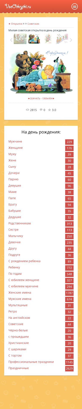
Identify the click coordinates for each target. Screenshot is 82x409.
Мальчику (15, 236)
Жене (12, 160)
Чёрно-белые (18, 330)
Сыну (12, 167)
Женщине (15, 148)
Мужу (12, 154)
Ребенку (14, 267)
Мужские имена (19, 299)
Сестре (13, 229)
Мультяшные (18, 305)
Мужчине (15, 141)
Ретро (12, 311)
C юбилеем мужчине (23, 286)
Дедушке (14, 217)
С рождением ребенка (24, 261)
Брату (12, 204)
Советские (15, 324)
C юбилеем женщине (23, 280)
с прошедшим (18, 336)
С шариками (17, 349)
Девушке (14, 185)
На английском (19, 318)
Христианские (18, 343)
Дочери (14, 173)
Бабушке (14, 211)
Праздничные (18, 368)
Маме (12, 192)
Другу (12, 248)
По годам (14, 274)
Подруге (14, 255)
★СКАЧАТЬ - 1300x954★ (41, 98)
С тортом (14, 355)
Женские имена (19, 292)
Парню (13, 179)
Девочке (14, 242)
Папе (12, 198)
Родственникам (19, 223)
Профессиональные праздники (31, 362)
